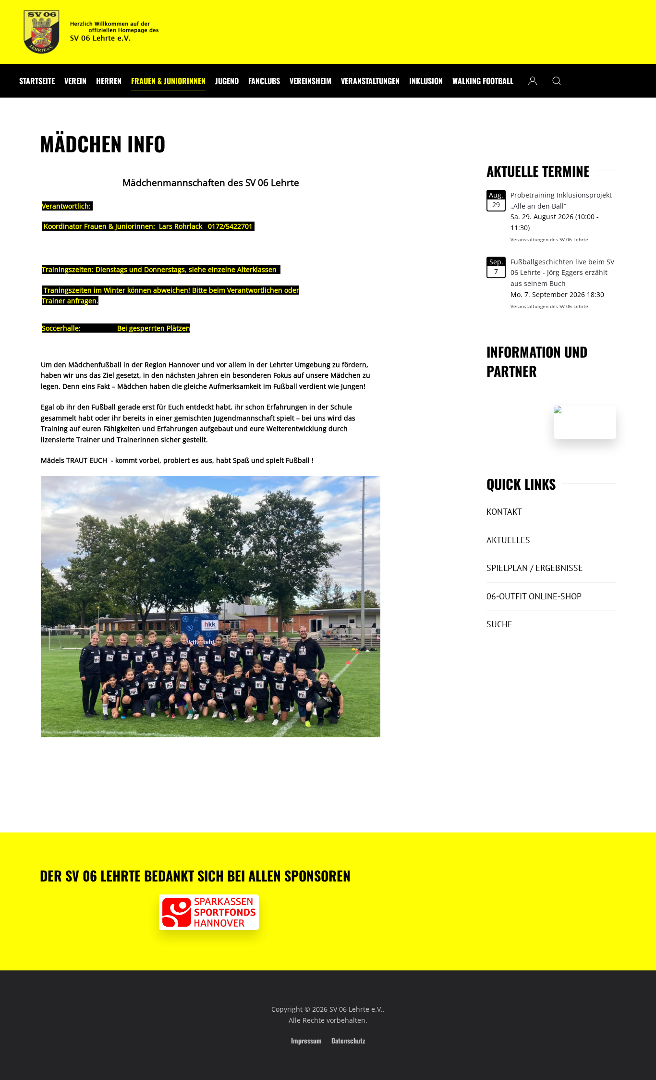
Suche (499, 624)
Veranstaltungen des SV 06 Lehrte (549, 239)
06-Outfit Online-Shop (534, 596)
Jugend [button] (227, 81)
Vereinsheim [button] (310, 81)
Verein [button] (75, 81)
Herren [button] (108, 81)
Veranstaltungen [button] (370, 81)
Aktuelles (508, 540)
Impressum (306, 1040)
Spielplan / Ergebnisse (534, 567)
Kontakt (504, 511)
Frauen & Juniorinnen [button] (168, 81)
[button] (556, 81)
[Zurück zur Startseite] (91, 32)
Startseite (37, 81)
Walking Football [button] (482, 81)
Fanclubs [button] (264, 81)
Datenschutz (348, 1040)
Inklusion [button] (426, 81)
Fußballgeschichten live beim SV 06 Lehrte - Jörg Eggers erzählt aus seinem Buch (562, 272)
